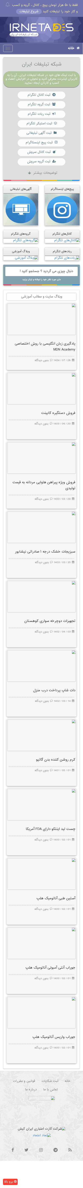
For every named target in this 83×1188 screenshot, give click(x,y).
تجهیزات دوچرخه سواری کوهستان (49, 621)
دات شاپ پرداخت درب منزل (54, 690)
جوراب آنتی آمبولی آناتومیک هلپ (50, 968)
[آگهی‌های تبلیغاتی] (20, 209)
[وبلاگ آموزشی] (26, 258)
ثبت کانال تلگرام (38, 95)
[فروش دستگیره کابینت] (41, 388)
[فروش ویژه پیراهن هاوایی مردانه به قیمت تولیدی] (41, 457)
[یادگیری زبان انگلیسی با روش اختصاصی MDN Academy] (41, 319)
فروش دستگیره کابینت (58, 413)
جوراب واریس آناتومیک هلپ (53, 1037)
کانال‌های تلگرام (62, 233)
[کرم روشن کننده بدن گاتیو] (41, 735)
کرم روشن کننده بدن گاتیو (55, 760)
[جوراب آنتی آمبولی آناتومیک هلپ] (41, 943)
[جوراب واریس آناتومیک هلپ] (41, 1012)
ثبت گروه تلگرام (39, 104)
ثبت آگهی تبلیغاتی (39, 133)
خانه (71, 48)
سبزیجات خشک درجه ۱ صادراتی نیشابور (45, 552)
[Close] (7, 4)
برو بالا (9, 1181)
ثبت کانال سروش (39, 152)
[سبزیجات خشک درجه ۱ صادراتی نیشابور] (41, 527)
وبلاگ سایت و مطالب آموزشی (41, 296)
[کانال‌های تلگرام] (67, 240)
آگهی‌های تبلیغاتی (20, 189)
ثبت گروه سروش (38, 161)
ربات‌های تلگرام (62, 251)
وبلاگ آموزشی (21, 251)
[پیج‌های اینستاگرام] (62, 209)
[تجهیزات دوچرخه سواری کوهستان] (41, 596)
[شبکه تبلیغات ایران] (41, 30)
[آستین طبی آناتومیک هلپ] (41, 873)
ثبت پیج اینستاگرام (39, 142)
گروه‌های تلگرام (20, 233)
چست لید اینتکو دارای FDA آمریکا (50, 829)
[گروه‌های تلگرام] (25, 240)
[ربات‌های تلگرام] (67, 258)
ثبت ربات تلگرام (39, 114)
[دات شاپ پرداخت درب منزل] (41, 665)
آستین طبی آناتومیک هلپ (55, 898)
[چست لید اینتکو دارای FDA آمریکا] (41, 804)
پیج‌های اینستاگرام (62, 189)
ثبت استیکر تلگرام (39, 123)
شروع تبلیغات (29, 11)
